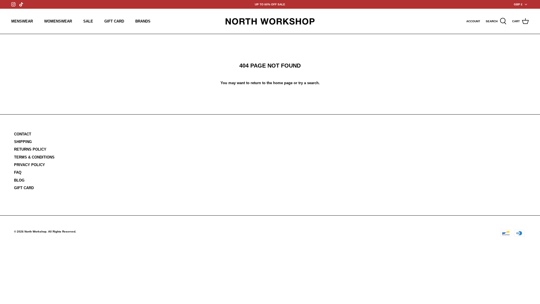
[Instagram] (13, 4)
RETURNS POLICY (30, 149)
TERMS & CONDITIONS (34, 157)
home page (282, 83)
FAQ (17, 172)
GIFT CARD (114, 21)
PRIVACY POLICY (29, 165)
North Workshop (35, 231)
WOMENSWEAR (58, 21)
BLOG (19, 180)
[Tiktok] (21, 4)
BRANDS (142, 21)
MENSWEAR (22, 21)
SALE (88, 21)
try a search (308, 83)
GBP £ (518, 4)
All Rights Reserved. (62, 231)
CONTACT (22, 134)
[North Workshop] (270, 21)
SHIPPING (23, 142)
